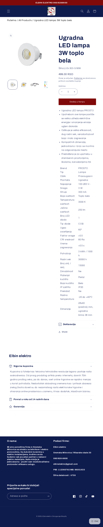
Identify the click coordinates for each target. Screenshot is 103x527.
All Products (25, 20)
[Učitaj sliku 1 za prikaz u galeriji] (12, 85)
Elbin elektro (47, 516)
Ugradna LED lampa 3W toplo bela (53, 20)
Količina (62, 86)
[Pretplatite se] (48, 496)
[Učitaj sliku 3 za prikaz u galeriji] (34, 85)
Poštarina (78, 78)
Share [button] (64, 332)
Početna (11, 20)
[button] (8, 11)
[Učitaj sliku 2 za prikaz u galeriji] (23, 85)
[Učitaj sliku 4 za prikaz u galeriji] (46, 85)
